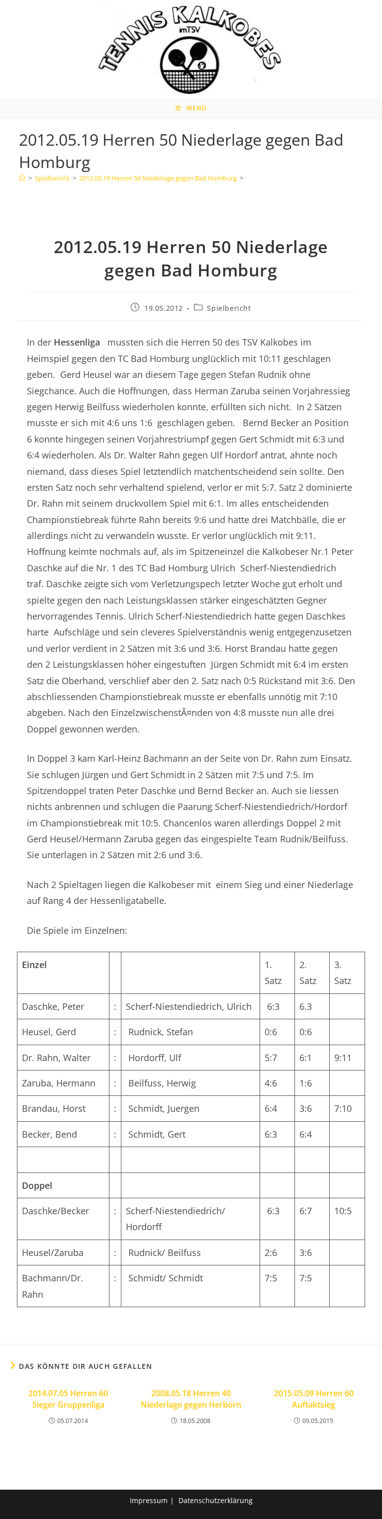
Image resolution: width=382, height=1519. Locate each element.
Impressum (149, 1500)
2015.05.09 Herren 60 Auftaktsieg (314, 1399)
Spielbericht (229, 308)
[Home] (22, 178)
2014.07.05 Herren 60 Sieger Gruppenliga (68, 1399)
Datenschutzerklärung (216, 1500)
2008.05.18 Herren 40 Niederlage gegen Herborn (191, 1399)
